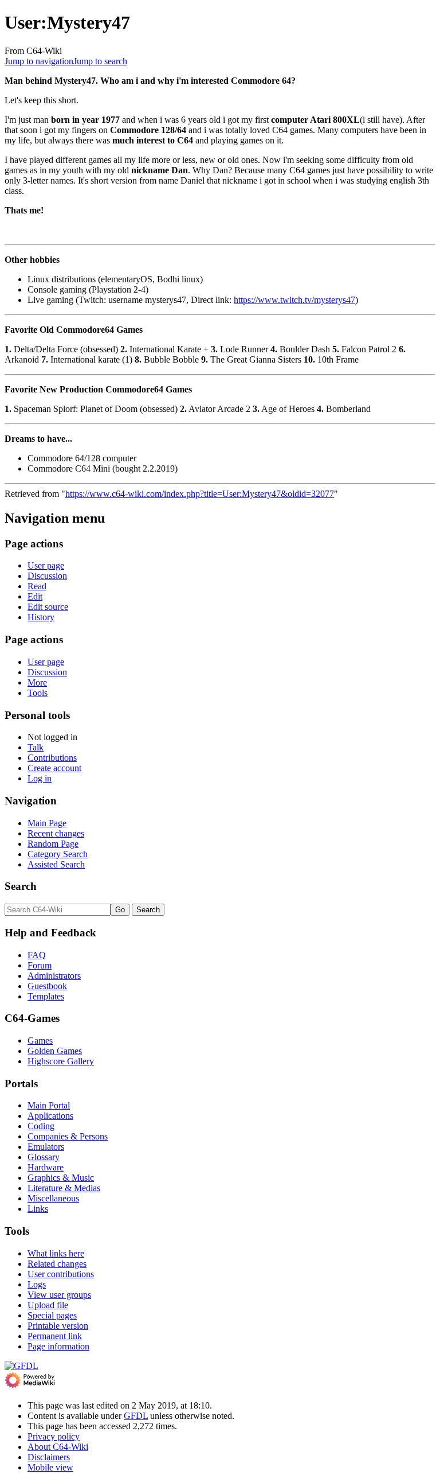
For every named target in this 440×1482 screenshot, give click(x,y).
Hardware (46, 1167)
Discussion (47, 576)
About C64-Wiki (58, 1447)
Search (21, 886)
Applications (50, 1116)
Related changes (57, 1264)
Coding (41, 1126)
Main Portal (49, 1105)
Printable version (58, 1326)
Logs (37, 1284)
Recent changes (56, 833)
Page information (58, 1346)
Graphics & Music (61, 1178)
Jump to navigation (39, 61)
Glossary (44, 1157)
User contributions (61, 1274)
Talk (36, 747)
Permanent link (55, 1336)
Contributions (52, 758)
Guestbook (47, 986)
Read (37, 586)
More (37, 682)
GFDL (136, 1416)
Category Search (58, 854)
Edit (35, 596)
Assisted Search (56, 864)
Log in (40, 778)
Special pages (52, 1315)
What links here (56, 1253)
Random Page (53, 844)
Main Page (47, 823)
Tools (38, 693)
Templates (46, 996)
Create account (54, 768)
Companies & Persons (68, 1136)
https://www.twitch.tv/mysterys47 (294, 300)
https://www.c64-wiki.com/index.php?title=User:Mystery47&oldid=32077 (199, 494)
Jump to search (100, 61)
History (41, 617)
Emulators (46, 1147)
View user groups (59, 1295)
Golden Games (55, 1051)
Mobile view (50, 1467)
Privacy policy (54, 1436)
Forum (40, 965)
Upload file (48, 1305)
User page (46, 565)
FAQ (37, 955)
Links (38, 1208)
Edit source (48, 607)
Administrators (54, 976)
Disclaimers (49, 1457)
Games (40, 1040)
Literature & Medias (64, 1188)
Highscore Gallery (61, 1061)
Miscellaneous (53, 1198)
